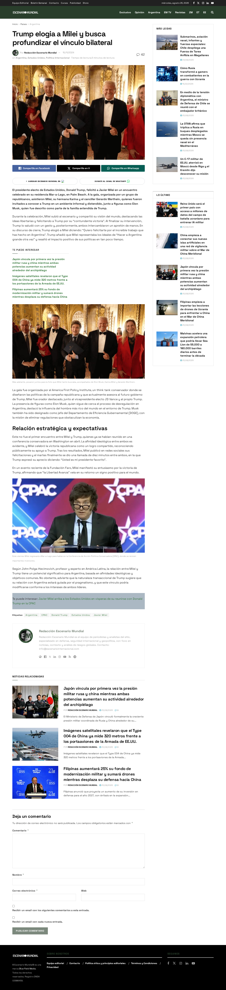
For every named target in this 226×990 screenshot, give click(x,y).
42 (142, 54)
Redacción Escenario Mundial (40, 52)
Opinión (139, 12)
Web (84, 890)
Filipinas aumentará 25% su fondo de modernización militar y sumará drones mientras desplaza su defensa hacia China (40, 293)
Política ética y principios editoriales (105, 963)
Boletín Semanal (39, 3)
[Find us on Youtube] (212, 3)
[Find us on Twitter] (198, 3)
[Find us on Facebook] (194, 3)
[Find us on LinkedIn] (208, 3)
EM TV (167, 12)
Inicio (15, 24)
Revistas (180, 12)
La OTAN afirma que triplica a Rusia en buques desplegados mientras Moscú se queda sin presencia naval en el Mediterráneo (194, 135)
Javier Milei (100, 615)
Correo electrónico (25, 890)
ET (198, 12)
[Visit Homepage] (25, 12)
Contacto (54, 3)
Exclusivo (125, 12)
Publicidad (75, 3)
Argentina (154, 12)
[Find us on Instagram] (203, 3)
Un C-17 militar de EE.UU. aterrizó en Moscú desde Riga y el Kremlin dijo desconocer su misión (194, 166)
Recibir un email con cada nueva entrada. (37, 921)
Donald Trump (60, 615)
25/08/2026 (107, 710)
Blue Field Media (27, 968)
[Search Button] (212, 12)
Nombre (18, 874)
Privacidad (52, 967)
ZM (191, 12)
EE (204, 12)
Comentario (20, 830)
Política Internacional (58, 57)
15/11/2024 (68, 52)
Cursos (64, 3)
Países (23, 24)
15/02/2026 (187, 84)
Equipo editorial (55, 963)
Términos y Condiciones (144, 963)
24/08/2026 (188, 60)
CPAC (44, 615)
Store (85, 3)
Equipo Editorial (20, 3)
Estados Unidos (36, 57)
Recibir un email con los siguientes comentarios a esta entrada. (50, 910)
